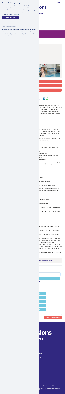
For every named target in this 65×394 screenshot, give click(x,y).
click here (16, 14)
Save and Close (10, 17)
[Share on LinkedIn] (44, 98)
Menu (58, 2)
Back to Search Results (53, 317)
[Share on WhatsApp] (47, 98)
